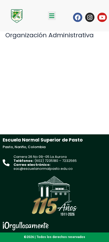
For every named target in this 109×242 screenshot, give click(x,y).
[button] (52, 15)
